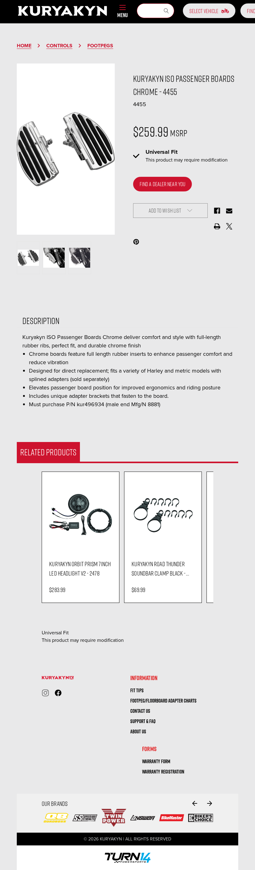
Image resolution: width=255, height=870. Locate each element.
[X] (229, 226)
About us (138, 731)
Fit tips (137, 690)
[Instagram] (45, 693)
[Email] (229, 210)
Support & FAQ (142, 721)
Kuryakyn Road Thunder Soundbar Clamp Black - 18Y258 (159, 569)
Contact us (140, 711)
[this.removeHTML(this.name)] (80, 514)
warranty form (156, 761)
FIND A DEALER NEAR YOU (162, 184)
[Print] (217, 226)
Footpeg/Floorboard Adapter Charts (163, 700)
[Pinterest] (136, 241)
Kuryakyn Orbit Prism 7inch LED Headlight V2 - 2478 (80, 568)
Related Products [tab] (48, 452)
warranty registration (163, 771)
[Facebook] (217, 210)
